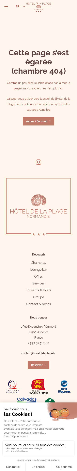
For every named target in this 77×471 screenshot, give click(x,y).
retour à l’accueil (36, 121)
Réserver (36, 365)
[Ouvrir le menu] (6, 6)
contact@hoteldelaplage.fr (38, 353)
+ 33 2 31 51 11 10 (38, 343)
